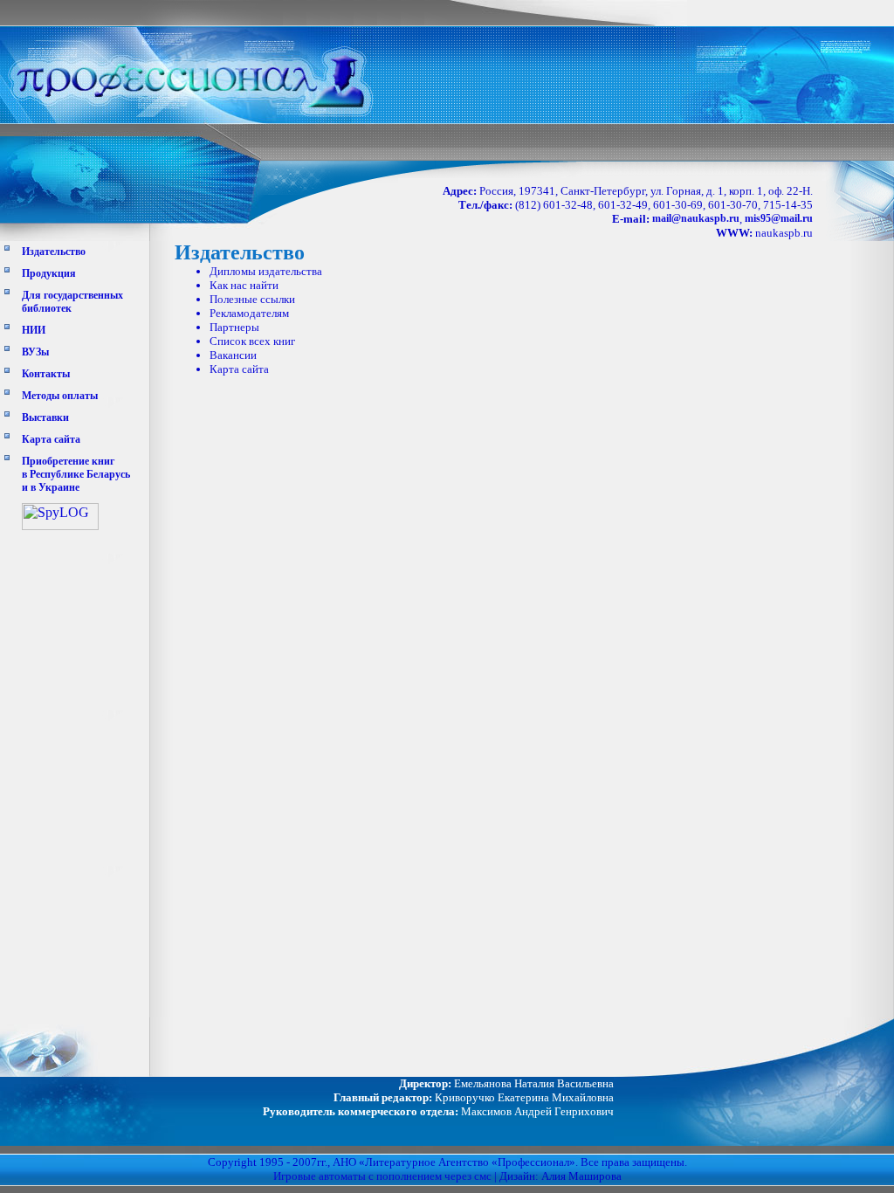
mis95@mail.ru (779, 218)
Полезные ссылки (252, 299)
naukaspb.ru (784, 232)
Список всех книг (252, 341)
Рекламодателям (249, 313)
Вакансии (233, 355)
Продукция (49, 273)
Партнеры (234, 327)
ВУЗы (35, 352)
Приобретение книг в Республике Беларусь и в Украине (76, 474)
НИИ (33, 330)
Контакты (46, 374)
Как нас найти (244, 285)
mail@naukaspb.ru (695, 218)
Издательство (54, 251)
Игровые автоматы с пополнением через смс (382, 1176)
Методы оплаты (60, 396)
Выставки (45, 417)
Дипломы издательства (266, 271)
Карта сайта (51, 439)
